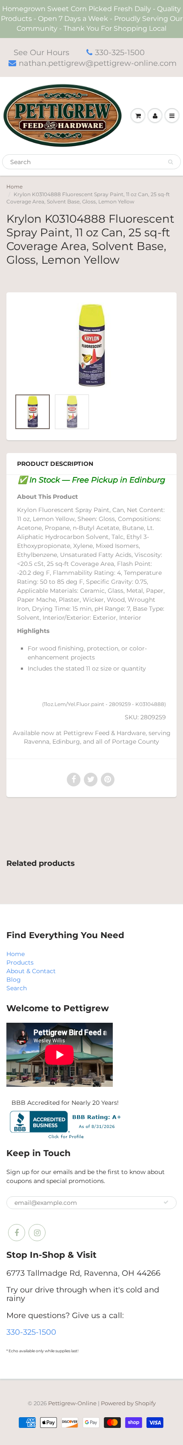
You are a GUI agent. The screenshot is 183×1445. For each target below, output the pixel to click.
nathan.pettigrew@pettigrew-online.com (98, 63)
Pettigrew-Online (72, 1403)
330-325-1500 (120, 52)
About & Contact (31, 971)
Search (16, 988)
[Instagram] (37, 1232)
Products (20, 962)
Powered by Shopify (128, 1403)
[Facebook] (16, 1232)
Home (14, 186)
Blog (13, 979)
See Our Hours (41, 52)
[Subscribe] (166, 1202)
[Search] (170, 162)
